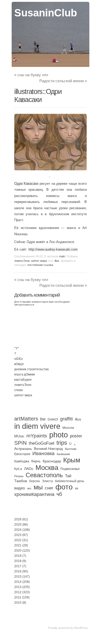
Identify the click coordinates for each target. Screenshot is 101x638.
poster (76, 435)
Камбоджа (21, 461)
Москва (46, 467)
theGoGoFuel (41, 443)
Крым (71, 460)
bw (43, 419)
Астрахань (23, 448)
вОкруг (19, 364)
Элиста (47, 481)
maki (62, 256)
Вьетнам (70, 448)
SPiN (20, 443)
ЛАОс (28, 469)
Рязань (19, 476)
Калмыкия (63, 454)
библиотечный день (69, 481)
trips (61, 442)
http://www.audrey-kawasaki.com (53, 249)
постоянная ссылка (40, 264)
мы (38, 487)
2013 (17, 587)
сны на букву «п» (31, 75)
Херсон (34, 481)
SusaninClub (45, 12)
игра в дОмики (24, 374)
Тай (68, 476)
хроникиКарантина (34, 494)
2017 (17, 566)
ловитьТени (22, 260)
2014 (17, 582)
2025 (17, 524)
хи (76, 488)
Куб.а (18, 468)
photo (58, 435)
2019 (17, 556)
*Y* (16, 348)
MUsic (19, 436)
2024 (17, 530)
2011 (17, 597)
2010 (17, 602)
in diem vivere (37, 426)
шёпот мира (39, 260)
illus (57, 260)
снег (49, 488)
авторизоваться (24, 304)
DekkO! (53, 419)
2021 (17, 545)
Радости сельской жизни (63, 81)
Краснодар (52, 461)
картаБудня (23, 379)
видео (19, 488)
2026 (17, 519)
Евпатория (22, 454)
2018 (17, 561)
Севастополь (44, 475)
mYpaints (36, 435)
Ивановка (43, 453)
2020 (17, 550)
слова (18, 390)
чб (59, 494)
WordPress (81, 627)
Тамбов (20, 481)
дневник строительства (31, 369)
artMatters (26, 419)
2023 (17, 535)
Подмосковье (70, 468)
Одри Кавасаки (26, 184)
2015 (17, 576)
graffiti (66, 419)
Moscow (68, 427)
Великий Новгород (48, 449)
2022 (17, 540)
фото (64, 487)
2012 (17, 592)
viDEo (18, 359)
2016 (17, 571)
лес (29, 488)
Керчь (36, 461)
